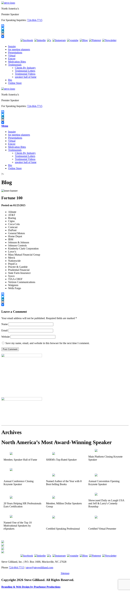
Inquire (12, 46)
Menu (4, 125)
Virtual (11, 55)
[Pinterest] (95, 40)
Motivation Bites (17, 61)
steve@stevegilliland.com (39, 567)
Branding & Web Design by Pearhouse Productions (30, 586)
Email (4, 330)
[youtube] (73, 40)
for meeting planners (19, 49)
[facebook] (26, 40)
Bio (10, 80)
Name (4, 324)
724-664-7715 (34, 20)
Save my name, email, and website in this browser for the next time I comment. (47, 343)
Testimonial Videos (25, 73)
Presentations (15, 52)
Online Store (15, 83)
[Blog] (83, 40)
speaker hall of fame (25, 76)
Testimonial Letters (25, 70)
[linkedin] (40, 40)
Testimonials (14, 64)
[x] (49, 40)
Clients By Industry (25, 67)
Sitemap (65, 573)
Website (5, 336)
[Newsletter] (109, 40)
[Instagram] (59, 40)
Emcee (11, 58)
